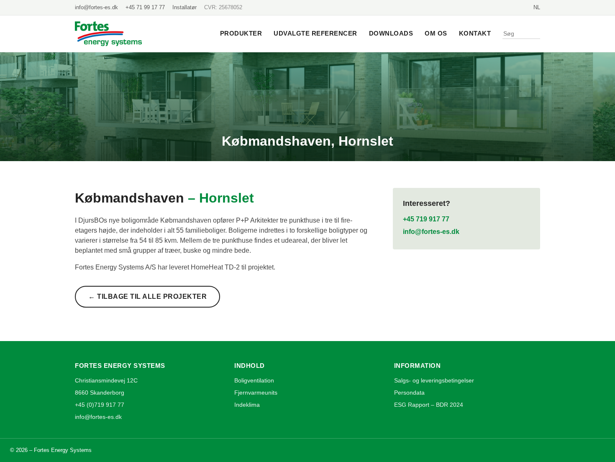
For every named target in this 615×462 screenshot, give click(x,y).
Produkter (241, 33)
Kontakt (475, 33)
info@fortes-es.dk (96, 7)
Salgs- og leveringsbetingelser (434, 380)
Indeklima (247, 404)
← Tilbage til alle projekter (147, 296)
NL (536, 7)
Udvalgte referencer (315, 33)
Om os (436, 33)
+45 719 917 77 (426, 219)
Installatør (184, 7)
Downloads (391, 33)
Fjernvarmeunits (255, 392)
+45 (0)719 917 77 (99, 404)
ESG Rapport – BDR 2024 (428, 404)
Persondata (409, 392)
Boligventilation (254, 380)
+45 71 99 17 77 (145, 7)
